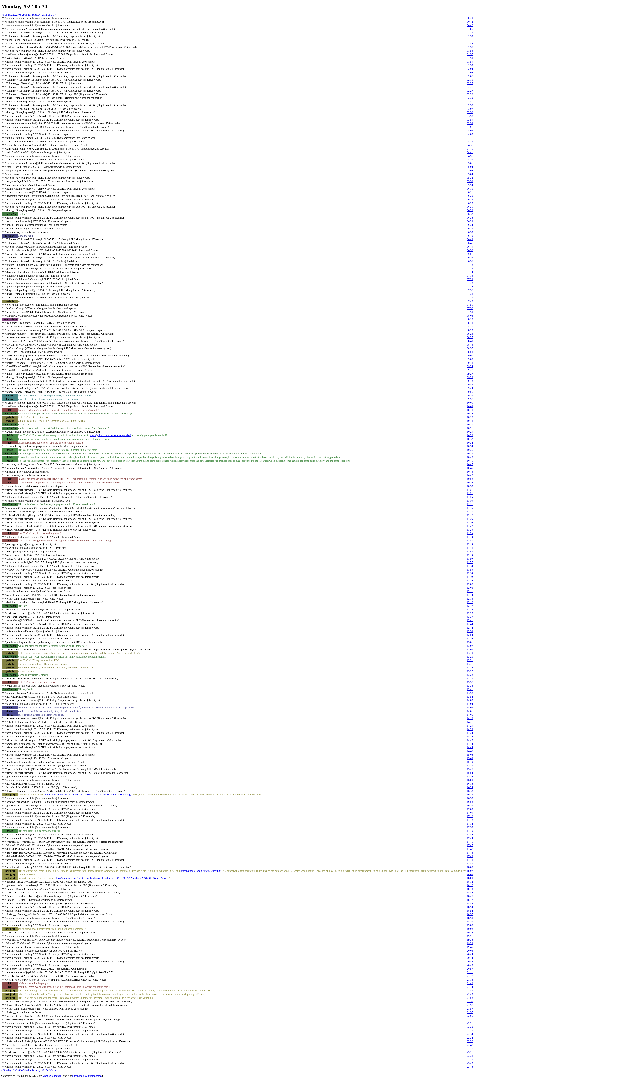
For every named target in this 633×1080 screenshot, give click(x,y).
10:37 (470, 453)
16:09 (470, 780)
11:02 (470, 493)
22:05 (470, 1016)
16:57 (470, 805)
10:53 (470, 486)
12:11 (470, 591)
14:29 (470, 725)
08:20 (470, 326)
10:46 (470, 475)
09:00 (470, 355)
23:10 (470, 1048)
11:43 (470, 544)
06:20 (470, 195)
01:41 (470, 39)
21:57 (470, 1005)
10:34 (470, 442)
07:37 (470, 290)
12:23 (470, 613)
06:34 (470, 224)
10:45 (470, 464)
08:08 (470, 315)
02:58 (470, 105)
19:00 (470, 925)
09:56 (470, 391)
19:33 (470, 939)
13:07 (470, 645)
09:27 (470, 370)
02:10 (470, 79)
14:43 (470, 740)
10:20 (470, 424)
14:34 (470, 732)
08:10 (470, 319)
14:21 (470, 722)
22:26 (470, 1023)
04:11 (470, 137)
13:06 (470, 642)
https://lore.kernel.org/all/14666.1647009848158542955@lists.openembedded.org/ (88, 794)
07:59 (470, 312)
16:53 (470, 798)
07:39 (470, 297)
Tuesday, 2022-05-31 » (44, 14)
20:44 (470, 954)
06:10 (470, 188)
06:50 (470, 250)
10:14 (470, 413)
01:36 (470, 32)
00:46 (470, 25)
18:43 (470, 889)
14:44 (470, 743)
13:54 (470, 696)
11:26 (470, 518)
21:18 (470, 979)
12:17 (470, 605)
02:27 (470, 90)
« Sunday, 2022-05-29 (13, 14)
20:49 (470, 965)
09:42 (470, 381)
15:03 (470, 754)
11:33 (470, 533)
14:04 (470, 703)
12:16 (470, 602)
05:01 (470, 163)
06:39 (470, 232)
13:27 (470, 678)
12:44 (470, 624)
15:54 (470, 772)
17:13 (470, 820)
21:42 (470, 983)
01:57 (470, 54)
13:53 (470, 693)
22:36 (470, 1041)
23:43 (470, 1063)
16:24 (470, 787)
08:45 (470, 344)
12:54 (470, 635)
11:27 (470, 526)
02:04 (470, 68)
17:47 (470, 849)
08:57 (470, 348)
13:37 (470, 682)
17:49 (470, 863)
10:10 (470, 410)
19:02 (470, 928)
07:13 (470, 268)
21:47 (470, 990)
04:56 (470, 156)
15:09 (470, 758)
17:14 (470, 823)
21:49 (470, 994)
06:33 (470, 217)
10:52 (470, 478)
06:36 (470, 228)
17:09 (470, 809)
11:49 (470, 555)
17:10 (470, 816)
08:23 (470, 330)
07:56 (470, 308)
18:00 (470, 867)
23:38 (470, 1055)
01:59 (470, 58)
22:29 (470, 1026)
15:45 (470, 769)
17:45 (470, 841)
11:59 (470, 576)
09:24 (470, 366)
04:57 (470, 159)
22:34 (470, 1034)
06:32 (470, 210)
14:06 (470, 711)
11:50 (470, 558)
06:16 (470, 192)
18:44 (470, 892)
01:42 (470, 43)
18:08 (470, 874)
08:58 (470, 351)
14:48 (470, 751)
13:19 (470, 653)
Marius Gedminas (51, 1075)
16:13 (470, 783)
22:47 (470, 1045)
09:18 (470, 362)
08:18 (470, 322)
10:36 (470, 449)
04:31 (470, 145)
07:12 (470, 264)
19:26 (470, 936)
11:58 (470, 566)
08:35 (470, 337)
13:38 (470, 685)
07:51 (470, 304)
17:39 (470, 827)
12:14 (470, 595)
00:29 (470, 18)
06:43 (470, 239)
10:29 (470, 431)
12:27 (470, 616)
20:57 (470, 968)
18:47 (470, 899)
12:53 (470, 631)
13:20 (470, 656)
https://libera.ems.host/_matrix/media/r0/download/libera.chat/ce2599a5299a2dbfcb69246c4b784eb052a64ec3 (112, 878)
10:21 (470, 428)
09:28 (470, 377)
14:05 (470, 707)
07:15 (470, 275)
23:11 (470, 1052)
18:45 (470, 896)
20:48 (470, 961)
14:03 (470, 700)
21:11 (470, 972)
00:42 (470, 21)
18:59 (470, 918)
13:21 (470, 660)
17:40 (470, 830)
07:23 (470, 279)
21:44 (470, 986)
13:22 (470, 667)
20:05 (470, 950)
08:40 (470, 341)
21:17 (470, 976)
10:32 (470, 435)
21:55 (470, 1001)
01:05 (470, 29)
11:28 (470, 529)
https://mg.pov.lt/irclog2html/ (87, 1075)
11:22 (470, 511)
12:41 (470, 620)
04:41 (470, 148)
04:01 (470, 127)
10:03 (470, 406)
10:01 (470, 402)
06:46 (470, 243)
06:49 (470, 246)
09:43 (470, 384)
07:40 (470, 301)
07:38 (470, 293)
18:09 (470, 878)
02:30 (470, 94)
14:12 (470, 718)
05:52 (470, 181)
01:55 (470, 47)
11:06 (470, 497)
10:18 (470, 417)
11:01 (470, 489)
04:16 (470, 141)
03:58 (470, 116)
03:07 (470, 108)
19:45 (470, 947)
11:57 (470, 562)
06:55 (470, 261)
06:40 (470, 235)
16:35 (470, 794)
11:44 (470, 547)
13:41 (470, 689)
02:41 (470, 101)
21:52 (470, 997)
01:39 (470, 36)
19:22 (470, 932)
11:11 (470, 504)
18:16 (470, 885)
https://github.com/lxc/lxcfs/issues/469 (201, 870)
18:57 (470, 914)
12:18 (470, 609)
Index (28, 14)
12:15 (470, 598)
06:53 (470, 257)
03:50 (470, 112)
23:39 (470, 1059)
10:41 (470, 460)
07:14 (470, 272)
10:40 (470, 457)
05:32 (470, 177)
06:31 (470, 206)
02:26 (470, 87)
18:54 (470, 907)
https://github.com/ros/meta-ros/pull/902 (110, 435)
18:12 (470, 881)
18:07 (470, 870)
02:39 (470, 97)
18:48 (470, 903)
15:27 (470, 765)
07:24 (470, 286)
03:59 (470, 119)
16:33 (470, 791)
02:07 (470, 76)
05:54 (470, 185)
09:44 (470, 388)
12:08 (470, 584)
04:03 (470, 130)
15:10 (470, 762)
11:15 (470, 508)
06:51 (470, 254)
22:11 (470, 1019)
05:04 (470, 166)
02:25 (470, 83)
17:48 (470, 852)
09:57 (470, 395)
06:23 (470, 199)
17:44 (470, 834)
